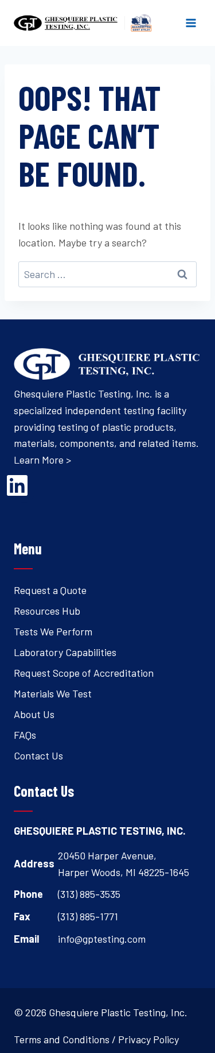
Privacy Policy (148, 1039)
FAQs (25, 734)
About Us (34, 714)
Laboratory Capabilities (65, 652)
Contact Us (38, 755)
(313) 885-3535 (89, 894)
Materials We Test (53, 693)
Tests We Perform (53, 631)
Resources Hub (47, 610)
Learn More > (42, 459)
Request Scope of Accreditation (84, 672)
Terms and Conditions (62, 1039)
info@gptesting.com (102, 938)
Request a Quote (50, 590)
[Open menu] (190, 23)
